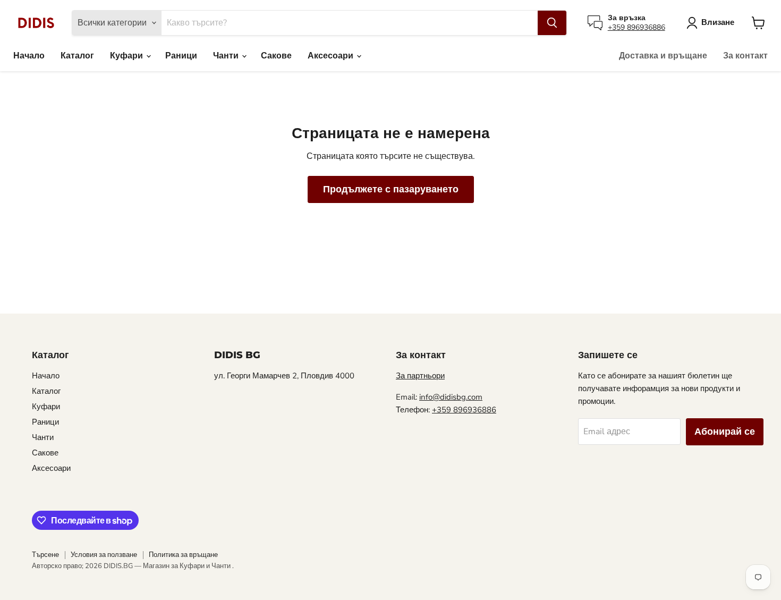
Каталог (77, 56)
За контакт (745, 56)
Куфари (127, 56)
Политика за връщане (183, 555)
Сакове (276, 56)
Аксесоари (331, 56)
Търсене (45, 555)
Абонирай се (724, 431)
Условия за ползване (104, 555)
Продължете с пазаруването (391, 189)
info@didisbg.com (450, 397)
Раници (181, 56)
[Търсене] (552, 23)
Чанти (227, 56)
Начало (29, 56)
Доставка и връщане (663, 56)
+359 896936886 (636, 27)
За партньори (420, 375)
